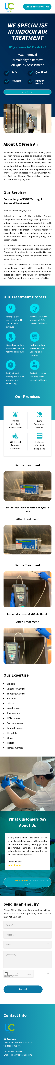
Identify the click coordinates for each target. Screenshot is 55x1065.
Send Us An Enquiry (27, 92)
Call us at (37, 6)
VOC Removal (27, 54)
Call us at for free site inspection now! (27, 882)
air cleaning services (14, 159)
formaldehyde (24, 162)
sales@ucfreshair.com (21, 1054)
